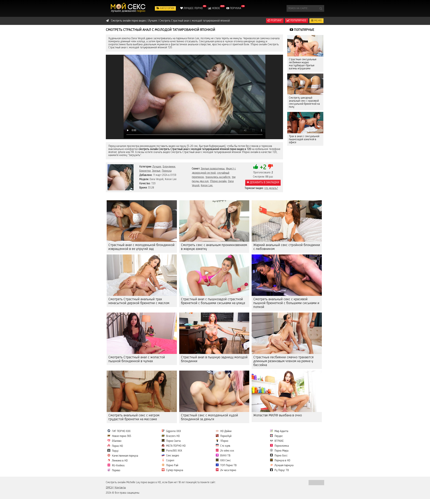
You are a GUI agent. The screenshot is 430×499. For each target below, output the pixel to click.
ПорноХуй (225, 436)
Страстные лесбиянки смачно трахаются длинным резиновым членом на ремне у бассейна (283, 361)
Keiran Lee (206, 185)
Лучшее (156, 166)
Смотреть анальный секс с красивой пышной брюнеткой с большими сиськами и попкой (286, 303)
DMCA (109, 487)
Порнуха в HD (282, 460)
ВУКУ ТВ (225, 455)
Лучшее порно (193, 8)
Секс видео (172, 455)
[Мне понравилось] (255, 166)
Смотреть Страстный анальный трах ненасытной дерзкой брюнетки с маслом (138, 301)
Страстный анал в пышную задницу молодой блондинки (214, 359)
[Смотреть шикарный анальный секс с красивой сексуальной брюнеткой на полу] (305, 84)
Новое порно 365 (121, 436)
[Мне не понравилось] (270, 166)
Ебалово (116, 441)
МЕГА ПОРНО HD (176, 446)
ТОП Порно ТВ (228, 465)
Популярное (298, 20)
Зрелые (156, 171)
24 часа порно (228, 470)
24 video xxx (227, 451)
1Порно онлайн (218, 181)
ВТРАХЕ (279, 441)
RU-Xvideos (118, 465)
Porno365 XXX (174, 451)
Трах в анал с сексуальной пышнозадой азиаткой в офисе (304, 139)
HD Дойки (225, 431)
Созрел (170, 460)
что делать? (271, 188)
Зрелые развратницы (213, 168)
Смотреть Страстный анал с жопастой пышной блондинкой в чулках (136, 359)
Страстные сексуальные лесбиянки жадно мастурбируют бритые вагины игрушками (302, 64)
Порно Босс (281, 455)
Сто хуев (225, 446)
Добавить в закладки (264, 182)
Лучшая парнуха (283, 465)
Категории (166, 8)
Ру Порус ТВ (281, 470)
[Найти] (320, 8)
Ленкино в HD (120, 460)
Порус (115, 451)
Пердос (278, 436)
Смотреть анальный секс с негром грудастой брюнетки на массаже (133, 417)
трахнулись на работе (217, 177)
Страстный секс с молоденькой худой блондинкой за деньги (209, 417)
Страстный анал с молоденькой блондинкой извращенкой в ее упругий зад (141, 247)
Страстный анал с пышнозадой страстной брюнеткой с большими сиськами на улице (213, 301)
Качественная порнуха (125, 456)
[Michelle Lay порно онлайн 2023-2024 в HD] (128, 8)
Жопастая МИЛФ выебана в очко (277, 415)
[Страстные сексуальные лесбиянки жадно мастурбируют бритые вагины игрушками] (305, 45)
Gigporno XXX (173, 431)
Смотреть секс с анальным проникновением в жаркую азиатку (214, 247)
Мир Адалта (281, 431)
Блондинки (169, 166)
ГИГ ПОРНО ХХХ (121, 431)
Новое (215, 8)
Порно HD (117, 446)
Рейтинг (276, 20)
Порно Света (173, 441)
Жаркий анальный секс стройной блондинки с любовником (286, 247)
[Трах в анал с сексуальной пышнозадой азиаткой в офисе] (305, 122)
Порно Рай (172, 465)
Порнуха (235, 8)
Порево (116, 470)
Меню (317, 20)
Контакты (120, 487)
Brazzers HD (173, 436)
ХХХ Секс (225, 460)
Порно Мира (281, 451)
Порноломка (281, 446)
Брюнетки (145, 171)
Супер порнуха (174, 470)
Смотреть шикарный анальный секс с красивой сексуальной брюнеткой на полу (304, 102)
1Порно (224, 441)
